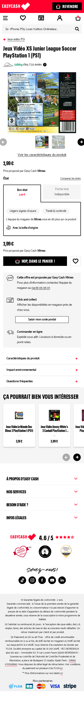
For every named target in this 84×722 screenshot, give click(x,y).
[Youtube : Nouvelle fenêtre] (52, 580)
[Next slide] (77, 457)
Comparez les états (70, 178)
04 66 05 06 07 (41, 288)
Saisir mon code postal (42, 319)
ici (61, 668)
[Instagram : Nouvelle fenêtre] (32, 580)
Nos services (16, 491)
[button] (43, 142)
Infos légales (16, 517)
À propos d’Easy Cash (22, 478)
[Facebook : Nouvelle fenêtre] (42, 580)
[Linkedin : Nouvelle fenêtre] (62, 580)
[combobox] (42, 29)
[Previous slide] (66, 457)
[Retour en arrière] (5, 38)
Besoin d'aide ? (17, 504)
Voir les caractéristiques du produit (42, 155)
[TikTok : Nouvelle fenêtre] (22, 580)
